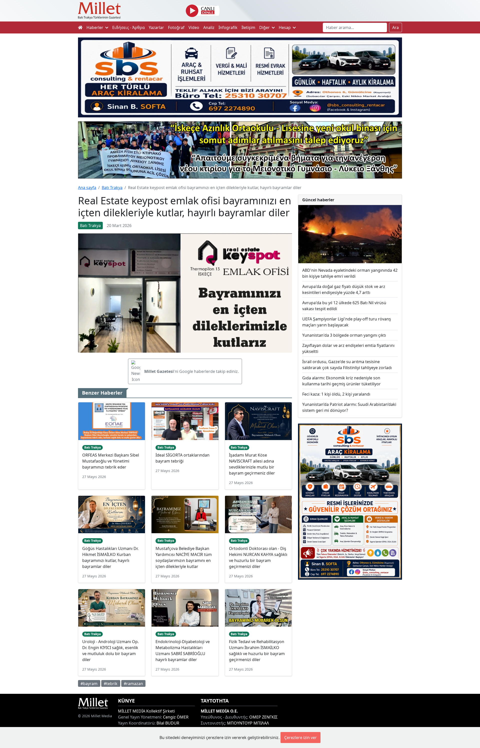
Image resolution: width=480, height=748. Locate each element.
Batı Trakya (112, 187)
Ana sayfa (87, 187)
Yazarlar (156, 27)
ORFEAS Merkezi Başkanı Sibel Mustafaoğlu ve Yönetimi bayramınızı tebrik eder (110, 461)
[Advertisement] (350, 625)
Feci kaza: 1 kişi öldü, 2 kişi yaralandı (336, 394)
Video (193, 27)
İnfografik (228, 27)
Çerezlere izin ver (300, 737)
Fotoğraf (176, 27)
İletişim (248, 27)
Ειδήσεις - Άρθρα (128, 27)
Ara (395, 27)
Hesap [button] (285, 27)
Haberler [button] (95, 27)
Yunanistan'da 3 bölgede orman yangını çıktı (344, 335)
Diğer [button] (265, 27)
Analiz (208, 27)
